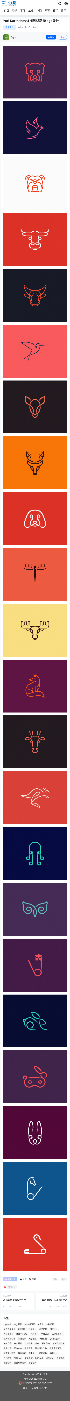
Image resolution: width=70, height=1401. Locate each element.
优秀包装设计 (9, 1329)
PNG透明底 (30, 1324)
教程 (55, 10)
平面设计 (18, 1343)
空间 (39, 10)
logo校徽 (7, 1324)
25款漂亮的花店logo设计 (54, 1299)
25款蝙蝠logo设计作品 (14, 1299)
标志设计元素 (55, 1348)
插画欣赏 (7, 1348)
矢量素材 (29, 1358)
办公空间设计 (22, 1334)
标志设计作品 (41, 1348)
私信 (63, 37)
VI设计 (40, 1324)
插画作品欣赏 (58, 1343)
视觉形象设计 (20, 1363)
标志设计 (9, 27)
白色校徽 (7, 1358)
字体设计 (43, 1339)
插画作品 (46, 1343)
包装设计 (34, 1334)
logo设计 (18, 1324)
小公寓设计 (55, 1339)
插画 (63, 10)
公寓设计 (32, 1329)
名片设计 (45, 1334)
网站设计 (39, 1358)
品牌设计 (22, 1339)
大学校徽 (32, 1339)
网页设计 (50, 1358)
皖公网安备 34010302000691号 (37, 1382)
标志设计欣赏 (9, 1353)
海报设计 (32, 1353)
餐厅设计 (32, 1363)
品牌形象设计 (57, 1334)
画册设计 (54, 1353)
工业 (31, 10)
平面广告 (7, 1343)
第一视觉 (43, 1374)
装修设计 (7, 1363)
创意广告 (43, 1329)
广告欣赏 (29, 1343)
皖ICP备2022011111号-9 (35, 1379)
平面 (22, 10)
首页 (6, 10)
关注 (52, 37)
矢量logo (18, 1358)
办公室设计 (8, 1334)
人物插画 (50, 1324)
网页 (47, 10)
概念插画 (22, 1353)
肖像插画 (60, 1358)
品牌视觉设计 (9, 1339)
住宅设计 (22, 1329)
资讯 (14, 10)
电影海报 (43, 1353)
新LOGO (18, 1348)
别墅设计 (54, 1329)
